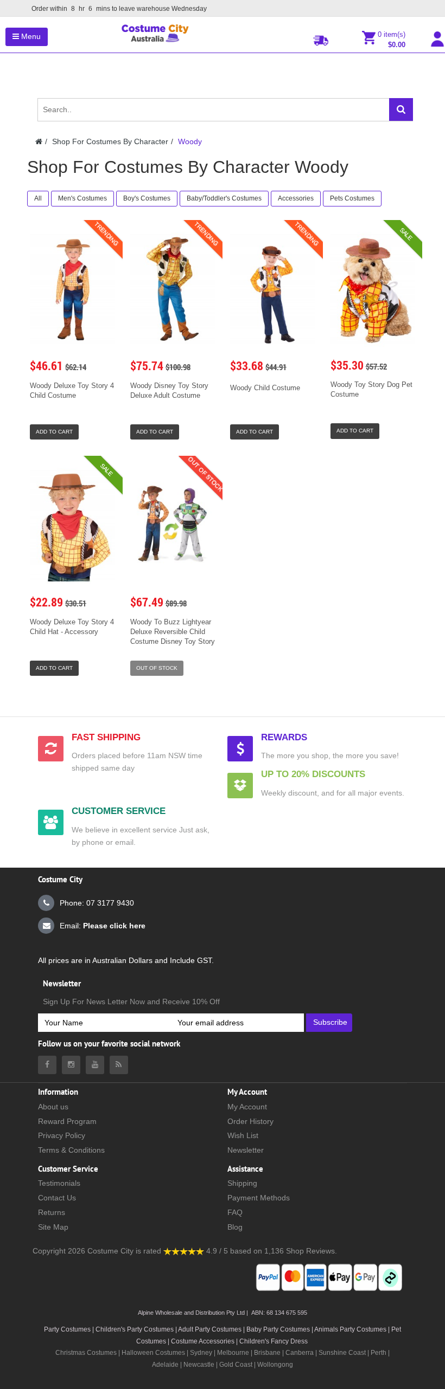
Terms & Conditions (71, 1150)
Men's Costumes (82, 198)
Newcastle (199, 1364)
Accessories (296, 198)
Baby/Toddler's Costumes (224, 198)
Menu (30, 36)
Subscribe (330, 1022)
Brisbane (267, 1352)
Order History (250, 1121)
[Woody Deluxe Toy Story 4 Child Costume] (72, 289)
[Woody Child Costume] (272, 289)
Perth (378, 1352)
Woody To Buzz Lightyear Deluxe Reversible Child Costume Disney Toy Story (172, 631)
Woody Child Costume (265, 388)
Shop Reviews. (311, 1250)
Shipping (242, 1183)
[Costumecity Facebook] (47, 1065)
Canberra (299, 1352)
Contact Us (57, 1197)
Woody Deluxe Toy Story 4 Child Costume (72, 390)
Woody (190, 141)
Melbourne (233, 1352)
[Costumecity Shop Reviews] (183, 1250)
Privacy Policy (61, 1135)
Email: (102, 925)
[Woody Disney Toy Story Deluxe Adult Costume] (172, 289)
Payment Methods (258, 1197)
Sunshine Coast (342, 1352)
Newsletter (245, 1150)
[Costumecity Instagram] (71, 1065)
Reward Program (67, 1121)
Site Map (53, 1227)
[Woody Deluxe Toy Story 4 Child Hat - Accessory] (72, 525)
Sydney (201, 1352)
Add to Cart (54, 432)
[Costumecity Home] (38, 141)
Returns (51, 1212)
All (38, 198)
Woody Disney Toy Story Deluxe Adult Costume (169, 390)
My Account (247, 1106)
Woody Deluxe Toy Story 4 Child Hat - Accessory (72, 627)
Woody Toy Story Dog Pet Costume (371, 389)
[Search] (401, 109)
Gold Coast (235, 1364)
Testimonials (59, 1183)
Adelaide (165, 1364)
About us (53, 1106)
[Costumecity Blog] (119, 1065)
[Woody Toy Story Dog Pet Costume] (372, 288)
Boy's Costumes (146, 198)
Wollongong (275, 1364)
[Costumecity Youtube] (95, 1065)
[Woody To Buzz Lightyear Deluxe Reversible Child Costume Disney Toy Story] (172, 525)
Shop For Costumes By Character (110, 141)
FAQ (235, 1212)
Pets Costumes (352, 198)
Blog (235, 1227)
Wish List (242, 1135)
